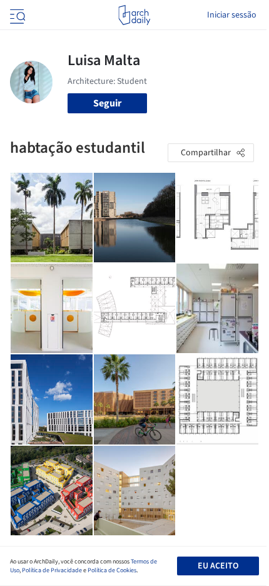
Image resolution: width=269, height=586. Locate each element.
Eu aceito (218, 566)
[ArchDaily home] (134, 15)
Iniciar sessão (231, 15)
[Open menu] (16, 15)
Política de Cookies (112, 570)
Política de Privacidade (52, 570)
